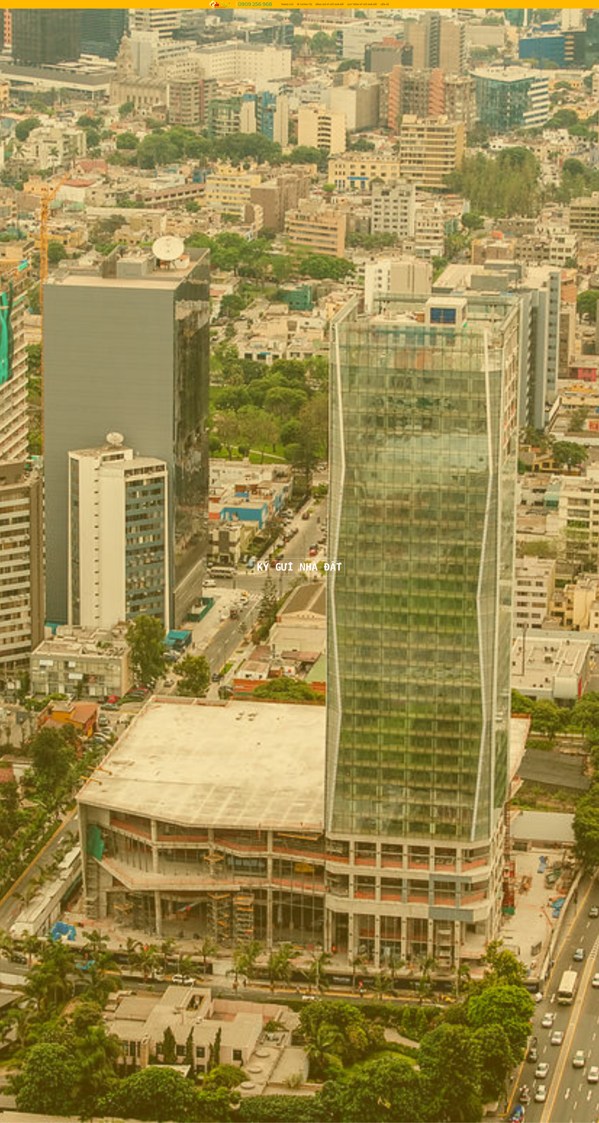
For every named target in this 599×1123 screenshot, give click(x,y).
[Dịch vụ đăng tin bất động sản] (221, 3)
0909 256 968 (255, 4)
